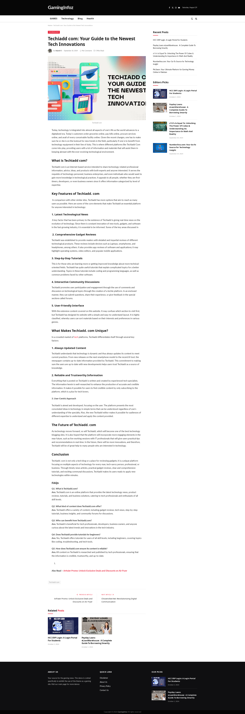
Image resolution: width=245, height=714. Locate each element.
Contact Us (104, 690)
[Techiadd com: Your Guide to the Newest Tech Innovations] (97, 88)
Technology (67, 18)
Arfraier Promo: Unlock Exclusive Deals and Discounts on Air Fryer (95, 571)
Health (90, 18)
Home (50, 25)
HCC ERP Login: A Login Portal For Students (62, 639)
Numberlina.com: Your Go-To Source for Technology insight (182, 147)
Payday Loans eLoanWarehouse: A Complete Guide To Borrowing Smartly (97, 640)
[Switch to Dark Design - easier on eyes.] (192, 19)
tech (76, 337)
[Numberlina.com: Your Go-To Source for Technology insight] (160, 148)
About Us (103, 682)
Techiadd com (54, 582)
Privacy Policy (105, 686)
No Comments (87, 51)
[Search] (196, 19)
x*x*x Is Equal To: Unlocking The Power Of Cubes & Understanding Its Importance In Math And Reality (182, 128)
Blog (80, 18)
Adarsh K (59, 51)
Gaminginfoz (122, 712)
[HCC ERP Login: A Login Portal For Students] (63, 625)
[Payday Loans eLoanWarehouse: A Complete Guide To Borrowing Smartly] (97, 625)
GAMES (53, 18)
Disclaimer (104, 678)
